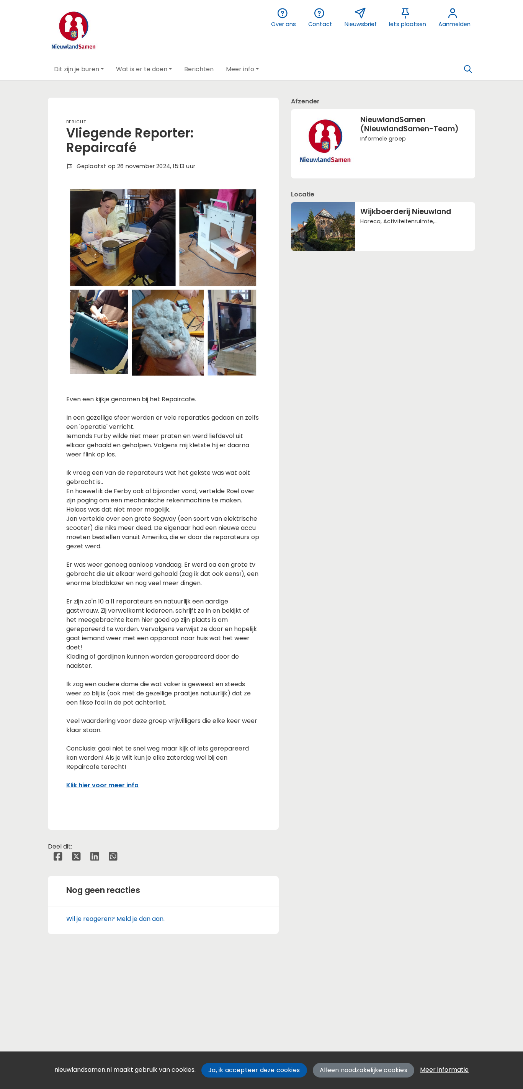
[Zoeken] (468, 69)
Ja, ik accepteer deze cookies (254, 1070)
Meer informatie (444, 1069)
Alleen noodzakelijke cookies (363, 1070)
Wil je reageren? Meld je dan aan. (115, 918)
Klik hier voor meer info (102, 785)
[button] (79, 69)
